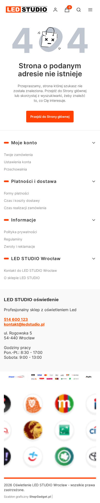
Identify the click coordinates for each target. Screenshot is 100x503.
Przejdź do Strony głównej (49, 117)
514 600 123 (16, 319)
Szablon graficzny (27, 496)
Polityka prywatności (20, 232)
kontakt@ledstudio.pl (24, 324)
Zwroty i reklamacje (19, 246)
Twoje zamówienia (18, 155)
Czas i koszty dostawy (22, 200)
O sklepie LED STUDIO (22, 278)
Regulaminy (13, 239)
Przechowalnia (15, 169)
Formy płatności (16, 193)
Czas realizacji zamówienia (25, 208)
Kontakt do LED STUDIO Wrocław (30, 270)
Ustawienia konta (17, 162)
